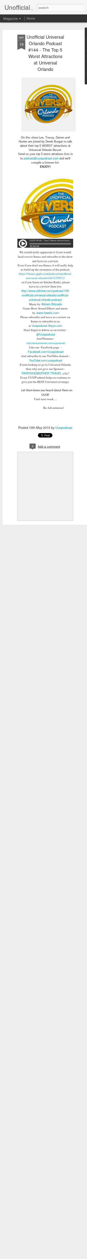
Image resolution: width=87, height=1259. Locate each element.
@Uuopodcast (45, 334)
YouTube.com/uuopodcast (45, 360)
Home (31, 18)
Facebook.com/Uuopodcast (46, 351)
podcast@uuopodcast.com (41, 158)
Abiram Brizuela (51, 304)
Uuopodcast (63, 427)
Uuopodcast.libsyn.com (47, 325)
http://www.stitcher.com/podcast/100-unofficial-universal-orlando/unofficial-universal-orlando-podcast (45, 295)
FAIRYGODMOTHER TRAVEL (42, 373)
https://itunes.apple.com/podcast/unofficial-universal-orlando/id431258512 (45, 276)
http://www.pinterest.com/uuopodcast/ (46, 343)
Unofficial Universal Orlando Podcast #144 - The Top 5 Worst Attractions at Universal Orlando (45, 53)
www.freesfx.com (47, 313)
